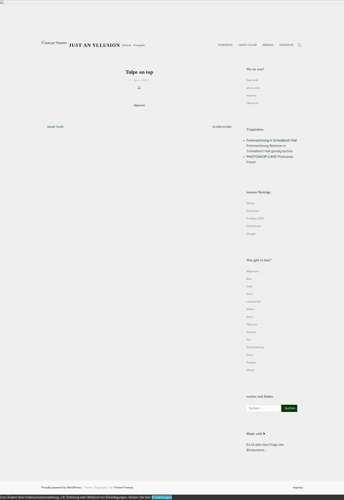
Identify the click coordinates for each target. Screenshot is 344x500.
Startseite (225, 44)
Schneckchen (221, 127)
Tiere (249, 355)
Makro (250, 309)
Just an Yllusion (94, 45)
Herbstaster (253, 226)
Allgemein (139, 105)
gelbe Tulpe (55, 127)
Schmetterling (255, 347)
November (253, 210)
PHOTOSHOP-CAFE (261, 156)
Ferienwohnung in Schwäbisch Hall (271, 140)
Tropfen (251, 362)
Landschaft (253, 301)
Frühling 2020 (255, 218)
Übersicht (286, 44)
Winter (250, 203)
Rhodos (251, 332)
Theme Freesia (123, 487)
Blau (249, 278)
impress (268, 44)
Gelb (249, 286)
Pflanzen (251, 324)
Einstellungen (162, 497)
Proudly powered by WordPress (61, 487)
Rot (248, 339)
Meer (249, 316)
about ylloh (248, 44)
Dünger (251, 233)
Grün (249, 294)
